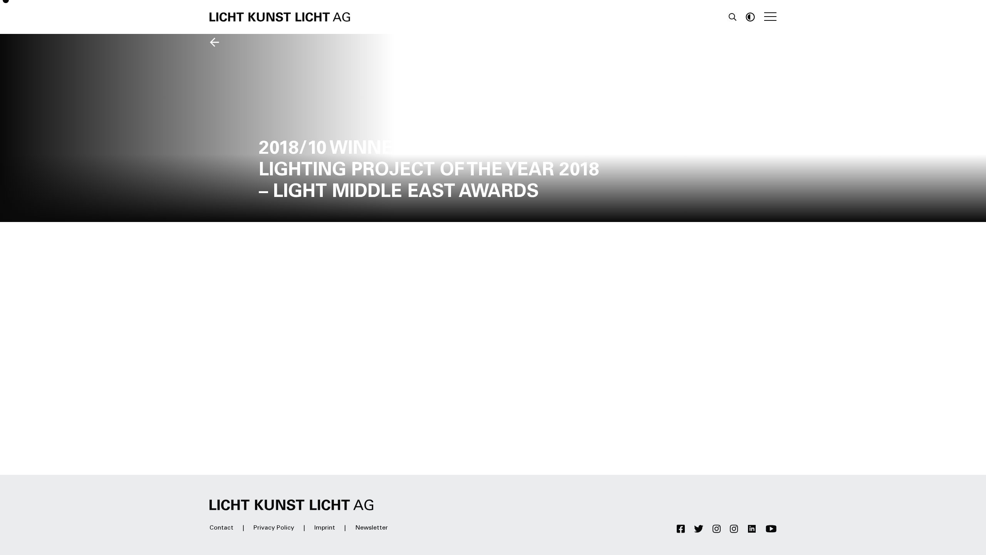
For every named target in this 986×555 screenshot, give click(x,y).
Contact (221, 528)
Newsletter (371, 528)
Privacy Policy (273, 528)
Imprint (324, 528)
